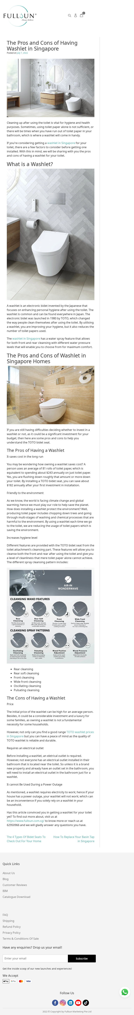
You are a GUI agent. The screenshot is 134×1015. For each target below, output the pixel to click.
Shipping (8, 921)
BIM (5, 891)
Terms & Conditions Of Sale (21, 939)
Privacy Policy (11, 933)
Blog (6, 879)
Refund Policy (12, 927)
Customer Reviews (15, 885)
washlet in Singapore (61, 143)
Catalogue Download (16, 897)
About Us (9, 873)
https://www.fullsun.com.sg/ (26, 821)
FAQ (5, 915)
